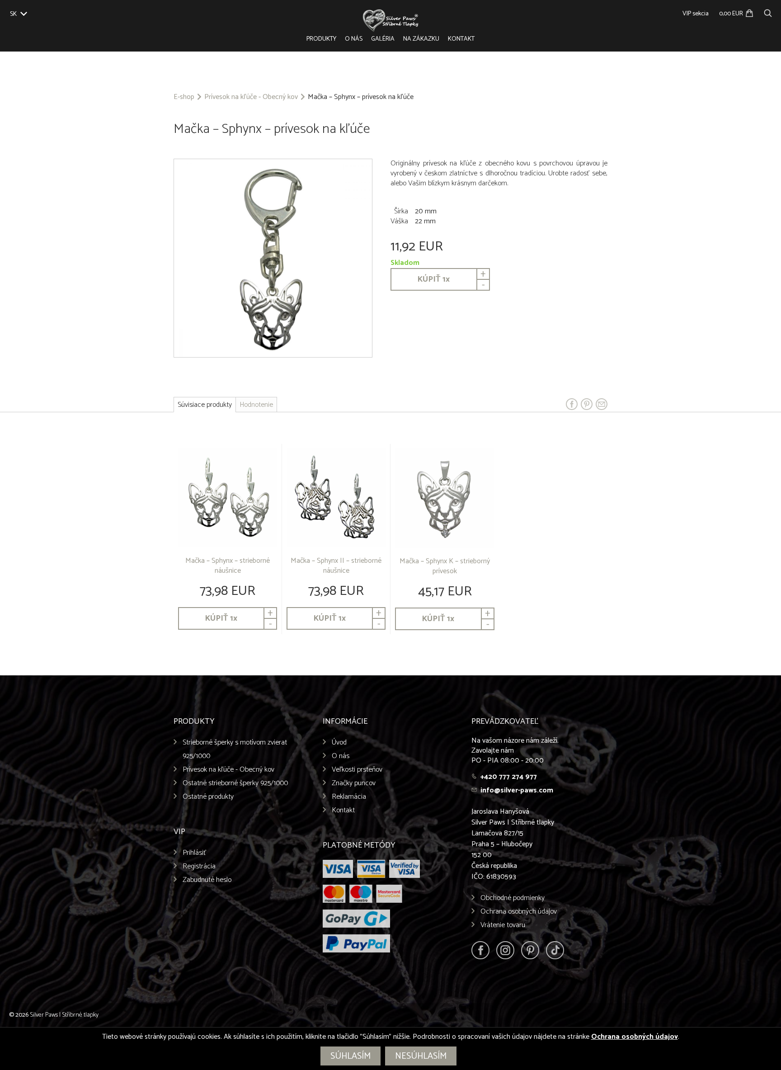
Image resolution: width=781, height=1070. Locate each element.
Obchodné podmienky (512, 898)
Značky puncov (354, 783)
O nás (353, 39)
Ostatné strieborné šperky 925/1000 (235, 783)
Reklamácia (349, 797)
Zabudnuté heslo (207, 880)
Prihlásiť (195, 853)
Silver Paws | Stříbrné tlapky (64, 1015)
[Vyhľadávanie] (768, 12)
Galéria (383, 39)
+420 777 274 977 (508, 777)
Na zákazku (421, 39)
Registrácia (199, 866)
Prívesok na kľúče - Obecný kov (251, 97)
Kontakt (461, 39)
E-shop (184, 97)
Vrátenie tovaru (502, 925)
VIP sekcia (695, 14)
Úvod (339, 742)
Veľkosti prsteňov (357, 770)
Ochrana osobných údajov (518, 911)
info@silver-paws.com (516, 790)
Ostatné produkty (208, 797)
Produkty (321, 39)
